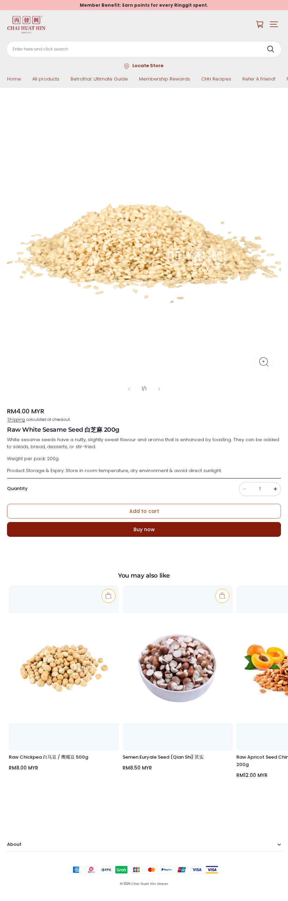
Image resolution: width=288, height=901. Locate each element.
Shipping (16, 419)
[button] (274, 24)
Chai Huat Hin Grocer (149, 883)
